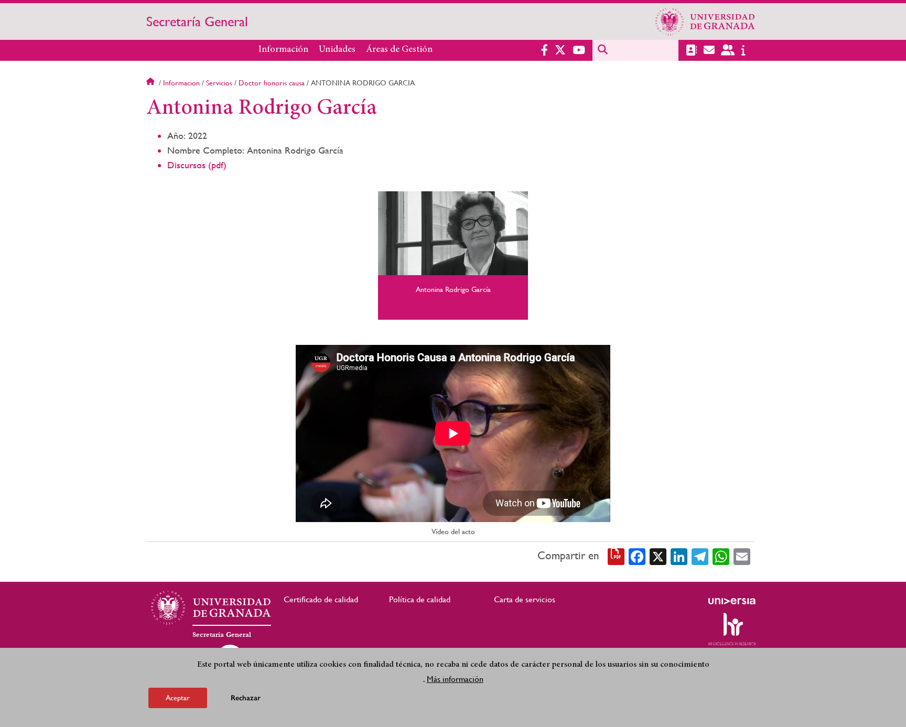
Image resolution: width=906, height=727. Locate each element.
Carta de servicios (524, 599)
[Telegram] (700, 555)
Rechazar (246, 697)
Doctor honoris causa (272, 83)
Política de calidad (419, 599)
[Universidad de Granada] (705, 21)
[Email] (742, 555)
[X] (658, 555)
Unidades (337, 50)
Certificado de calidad (321, 599)
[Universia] (732, 601)
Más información (455, 679)
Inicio (151, 83)
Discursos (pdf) (196, 164)
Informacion (181, 83)
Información (283, 50)
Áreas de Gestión (399, 50)
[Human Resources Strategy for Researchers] (732, 629)
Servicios (219, 83)
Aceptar (178, 697)
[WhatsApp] (721, 555)
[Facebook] (637, 555)
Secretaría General (197, 21)
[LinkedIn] (679, 555)
